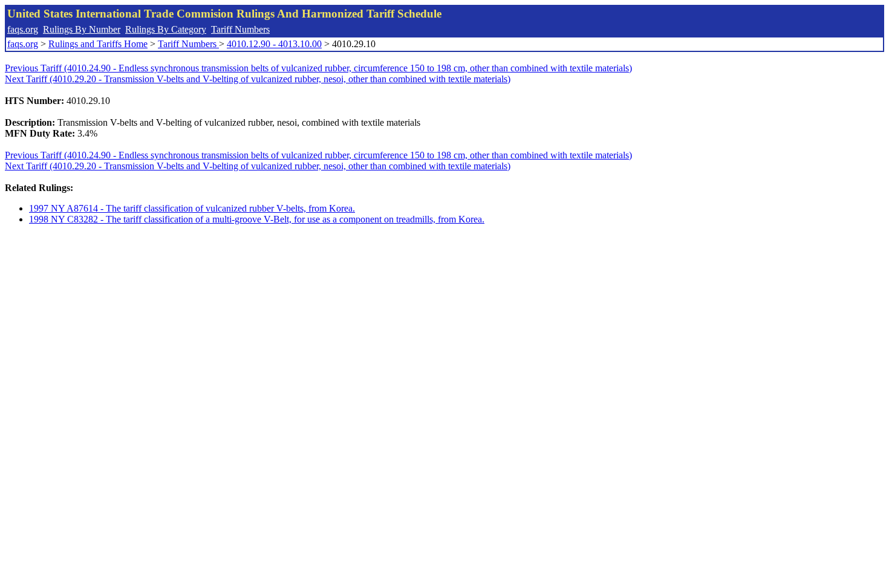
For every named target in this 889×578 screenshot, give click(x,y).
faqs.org (22, 29)
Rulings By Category (165, 29)
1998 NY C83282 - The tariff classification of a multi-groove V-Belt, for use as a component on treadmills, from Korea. (256, 219)
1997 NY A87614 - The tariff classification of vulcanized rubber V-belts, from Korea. (192, 208)
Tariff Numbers (240, 29)
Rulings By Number (81, 29)
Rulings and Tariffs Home (98, 44)
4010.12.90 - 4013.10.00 (274, 44)
